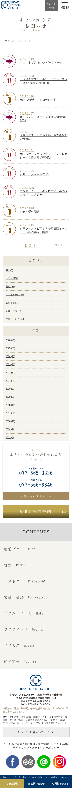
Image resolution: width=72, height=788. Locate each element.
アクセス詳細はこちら (36, 732)
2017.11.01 (27, 131)
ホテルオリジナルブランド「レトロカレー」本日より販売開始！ (43, 155)
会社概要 (30, 743)
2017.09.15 (27, 225)
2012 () (10, 437)
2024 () (10, 356)
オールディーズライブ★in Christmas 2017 (43, 118)
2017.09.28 (27, 208)
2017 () (10, 413)
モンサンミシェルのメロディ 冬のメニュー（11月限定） (43, 193)
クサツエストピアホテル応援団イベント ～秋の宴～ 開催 (43, 230)
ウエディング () (15, 319)
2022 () (10, 372)
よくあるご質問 (12, 743)
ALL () (9, 270)
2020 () (10, 389)
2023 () (10, 364)
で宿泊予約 (36, 511)
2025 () (10, 348)
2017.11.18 (27, 96)
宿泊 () (10, 286)
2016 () (10, 421)
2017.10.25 (27, 171)
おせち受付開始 (29, 211)
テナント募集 (59, 743)
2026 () (10, 340)
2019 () (10, 397)
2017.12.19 (27, 59)
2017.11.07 (27, 113)
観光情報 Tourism (20, 661)
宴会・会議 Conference (25, 597)
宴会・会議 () (13, 310)
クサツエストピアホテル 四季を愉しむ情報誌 (43, 137)
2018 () (10, 405)
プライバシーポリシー (45, 747)
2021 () (10, 380)
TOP (7, 41)
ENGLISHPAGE (51, 6)
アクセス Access (19, 645)
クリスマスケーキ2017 (34, 174)
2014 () (10, 429)
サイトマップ (21, 747)
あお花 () (11, 302)
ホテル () (12, 278)
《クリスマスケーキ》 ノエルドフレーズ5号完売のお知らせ (43, 81)
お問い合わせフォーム (36, 496)
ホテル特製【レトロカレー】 (38, 99)
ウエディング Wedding (24, 629)
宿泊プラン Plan (19, 549)
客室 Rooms (14, 565)
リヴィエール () (15, 294)
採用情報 (43, 743)
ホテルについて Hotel (24, 613)
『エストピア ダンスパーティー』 (41, 62)
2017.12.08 (27, 75)
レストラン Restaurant (25, 581)
